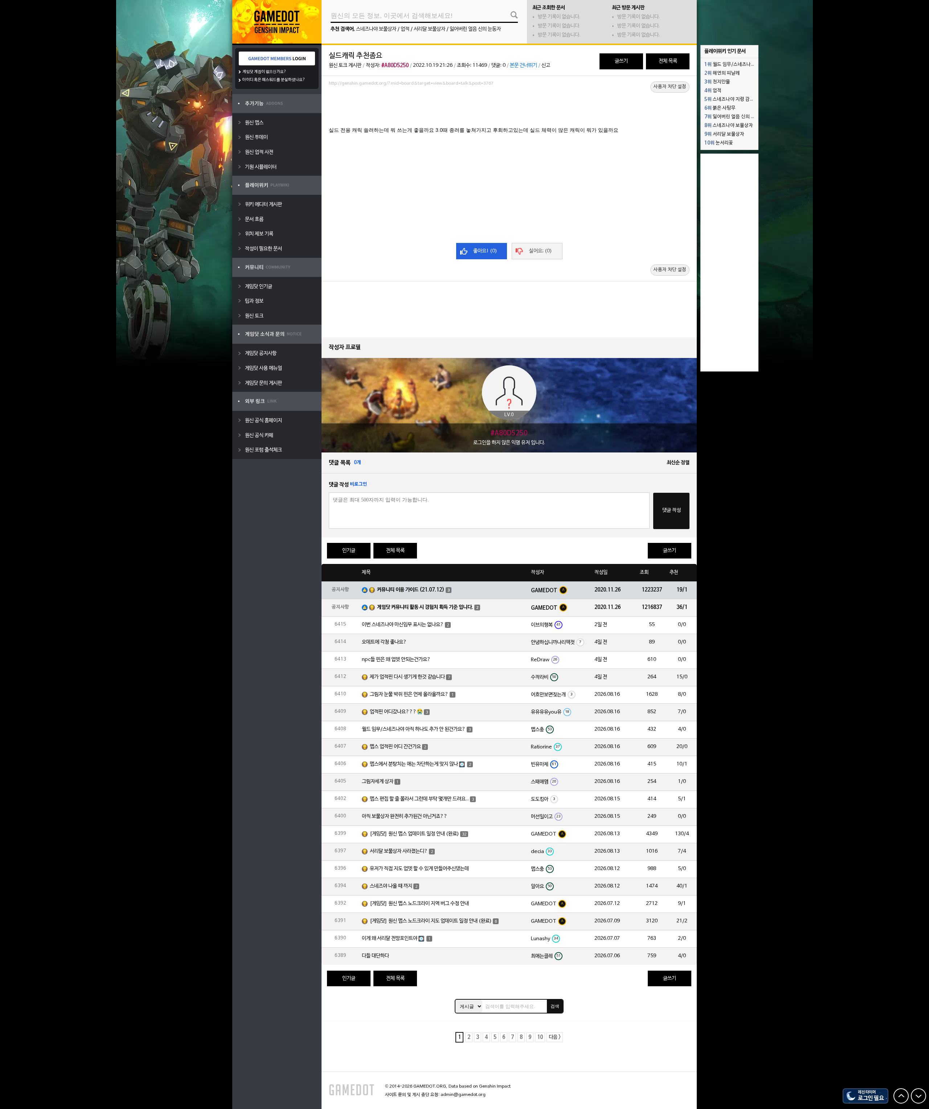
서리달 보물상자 (429, 29)
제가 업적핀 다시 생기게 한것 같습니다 (407, 677)
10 (540, 1037)
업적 (405, 29)
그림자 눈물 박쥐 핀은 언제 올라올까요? (409, 694)
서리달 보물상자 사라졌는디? (399, 851)
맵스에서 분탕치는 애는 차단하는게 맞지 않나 (414, 764)
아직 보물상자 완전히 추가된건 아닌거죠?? (404, 816)
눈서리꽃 (718, 143)
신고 (545, 65)
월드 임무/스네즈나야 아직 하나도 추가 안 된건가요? (414, 729)
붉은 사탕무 (720, 108)
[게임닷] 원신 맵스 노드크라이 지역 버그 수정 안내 (419, 903)
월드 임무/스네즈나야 (729, 64)
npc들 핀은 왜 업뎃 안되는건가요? (396, 659)
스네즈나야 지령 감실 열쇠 (731, 99)
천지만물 (717, 82)
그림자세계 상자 (377, 781)
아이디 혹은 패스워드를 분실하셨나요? (273, 80)
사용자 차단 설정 (670, 86)
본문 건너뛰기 (523, 65)
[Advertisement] (509, 108)
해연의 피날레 (722, 73)
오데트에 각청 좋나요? (384, 642)
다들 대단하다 (375, 956)
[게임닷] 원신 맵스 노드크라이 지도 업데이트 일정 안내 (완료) (431, 921)
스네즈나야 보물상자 (376, 29)
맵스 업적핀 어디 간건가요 (395, 747)
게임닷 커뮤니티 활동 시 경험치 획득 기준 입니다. (425, 607)
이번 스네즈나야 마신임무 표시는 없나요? (403, 624)
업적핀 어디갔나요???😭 (396, 712)
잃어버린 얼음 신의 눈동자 (475, 29)
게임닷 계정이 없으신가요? (264, 72)
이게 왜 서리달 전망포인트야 (389, 938)
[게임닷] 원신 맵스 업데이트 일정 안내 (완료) (414, 834)
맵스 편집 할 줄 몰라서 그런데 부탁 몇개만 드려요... (419, 799)
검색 (555, 1006)
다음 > (555, 1037)
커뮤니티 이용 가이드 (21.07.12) (411, 590)
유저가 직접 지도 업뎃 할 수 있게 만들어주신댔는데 (419, 869)
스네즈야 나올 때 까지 (391, 886)
